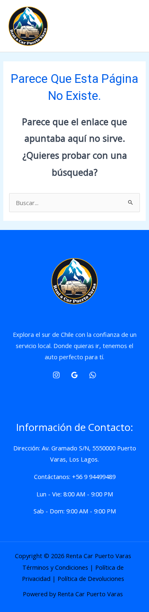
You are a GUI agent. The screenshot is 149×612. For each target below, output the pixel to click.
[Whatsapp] (92, 375)
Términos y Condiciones (55, 567)
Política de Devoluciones (91, 578)
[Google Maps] (74, 375)
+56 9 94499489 (93, 476)
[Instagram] (56, 375)
